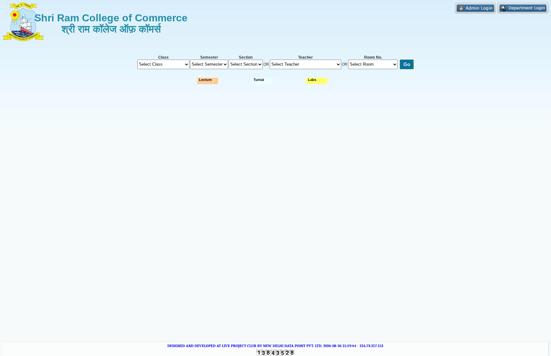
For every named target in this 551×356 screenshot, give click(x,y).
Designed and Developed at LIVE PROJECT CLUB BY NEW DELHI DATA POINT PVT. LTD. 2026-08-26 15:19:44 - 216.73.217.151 (275, 346)
